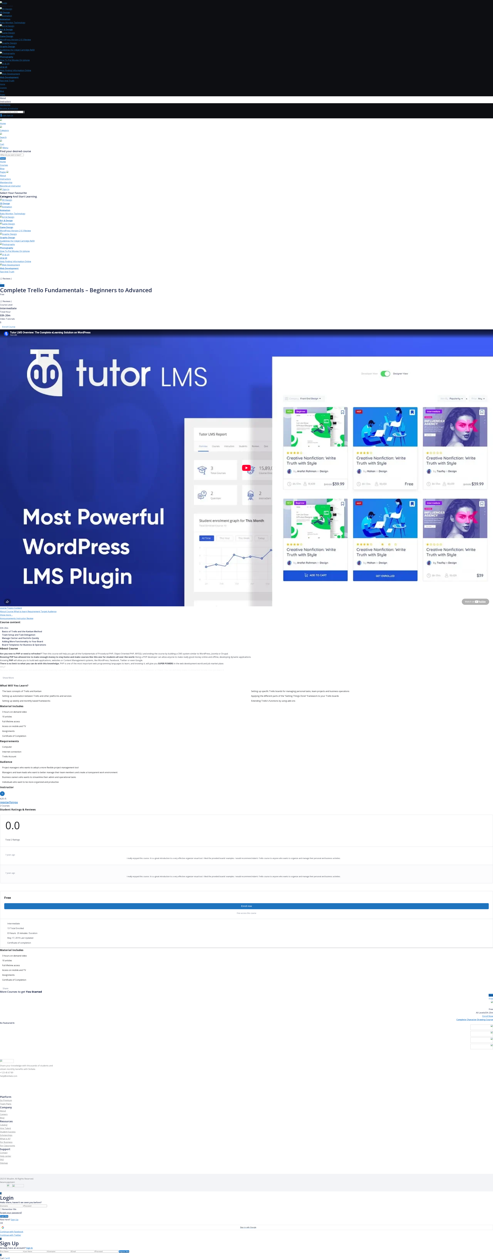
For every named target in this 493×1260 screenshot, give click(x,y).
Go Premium (6, 1100)
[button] (246, 1227)
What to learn (21, 611)
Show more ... (6, 615)
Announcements (8, 618)
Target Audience (48, 611)
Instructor (21, 618)
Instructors (5, 101)
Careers (4, 1114)
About (3, 98)
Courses (3, 87)
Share (5, 988)
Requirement (34, 611)
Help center (5, 1156)
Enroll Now (487, 1016)
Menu (5, 147)
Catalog (3, 1124)
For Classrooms (7, 1145)
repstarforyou (9, 802)
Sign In (5, 189)
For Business (6, 1142)
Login (4, 115)
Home (2, 84)
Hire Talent (5, 1128)
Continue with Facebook (11, 1231)
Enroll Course (8, 326)
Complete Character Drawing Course (474, 1019)
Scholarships (6, 1135)
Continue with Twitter (10, 1235)
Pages (2, 94)
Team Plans (5, 1103)
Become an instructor (9, 108)
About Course (7, 611)
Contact (3, 1152)
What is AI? (5, 1138)
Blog (2, 91)
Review (30, 618)
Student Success (8, 1131)
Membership (5, 105)
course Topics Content (11, 608)
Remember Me (9, 1209)
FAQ (2, 1159)
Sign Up (10, 115)
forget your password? (11, 1212)
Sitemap (4, 1163)
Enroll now (246, 906)
